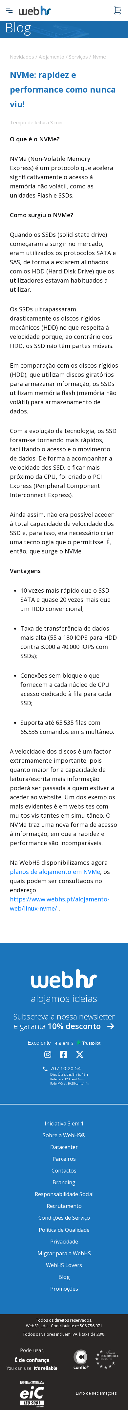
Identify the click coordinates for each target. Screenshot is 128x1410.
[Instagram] (47, 1055)
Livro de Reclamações (96, 1393)
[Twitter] (80, 1055)
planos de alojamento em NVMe (55, 872)
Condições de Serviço (64, 1217)
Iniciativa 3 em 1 (64, 1123)
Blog (64, 1276)
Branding (64, 1182)
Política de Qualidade (64, 1229)
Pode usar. (32, 1359)
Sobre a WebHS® (64, 1135)
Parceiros (64, 1158)
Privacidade (64, 1241)
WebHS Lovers (64, 1265)
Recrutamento (64, 1206)
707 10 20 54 (65, 1068)
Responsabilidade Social (64, 1194)
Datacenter (64, 1147)
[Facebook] (63, 1055)
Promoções (64, 1288)
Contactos (64, 1170)
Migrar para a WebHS (64, 1253)
